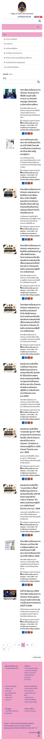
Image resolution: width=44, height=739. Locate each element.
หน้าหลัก (5, 74)
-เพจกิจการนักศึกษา (30, 700)
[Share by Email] (31, 133)
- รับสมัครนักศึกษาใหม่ (11, 668)
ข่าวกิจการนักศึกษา (11, 48)
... (11, 644)
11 (31, 644)
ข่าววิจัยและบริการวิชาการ (13, 53)
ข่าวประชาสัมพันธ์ (11, 39)
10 (27, 644)
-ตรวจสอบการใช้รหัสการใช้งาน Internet (30, 671)
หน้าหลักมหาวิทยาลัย (24, 17)
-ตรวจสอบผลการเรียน (31, 668)
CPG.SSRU (30, 125)
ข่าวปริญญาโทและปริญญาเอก (15, 62)
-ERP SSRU (8, 695)
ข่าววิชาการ (9, 44)
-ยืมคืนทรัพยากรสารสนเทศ (29, 676)
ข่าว (4, 34)
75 (4, 649)
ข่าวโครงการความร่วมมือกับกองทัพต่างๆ (18, 58)
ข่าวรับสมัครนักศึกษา (12, 67)
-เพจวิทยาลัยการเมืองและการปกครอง (31, 689)
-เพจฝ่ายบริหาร (29, 697)
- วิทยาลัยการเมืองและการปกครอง (11, 712)
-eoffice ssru (9, 688)
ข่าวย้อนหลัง (37, 657)
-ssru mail (8, 691)
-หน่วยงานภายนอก (30, 711)
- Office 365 (8, 697)
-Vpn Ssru (8, 700)
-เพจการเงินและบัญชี (30, 702)
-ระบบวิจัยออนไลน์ (10, 693)
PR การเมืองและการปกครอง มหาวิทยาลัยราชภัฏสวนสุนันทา (30, 127)
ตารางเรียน (27, 679)
